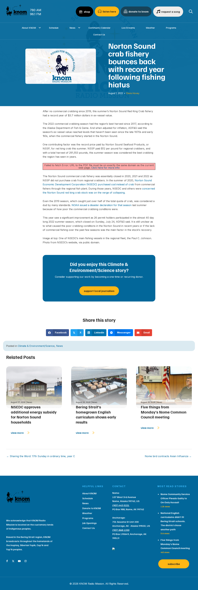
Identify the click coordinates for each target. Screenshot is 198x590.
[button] (39, 27)
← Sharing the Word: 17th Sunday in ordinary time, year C (40, 456)
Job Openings (89, 523)
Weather (150, 27)
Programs (171, 27)
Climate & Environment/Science (36, 345)
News (72, 27)
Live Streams (128, 27)
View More (17, 432)
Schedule (53, 27)
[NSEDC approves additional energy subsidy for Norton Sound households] (34, 387)
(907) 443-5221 (120, 505)
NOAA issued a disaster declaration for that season (101, 205)
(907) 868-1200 (120, 530)
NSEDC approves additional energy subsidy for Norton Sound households (34, 414)
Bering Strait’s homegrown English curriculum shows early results (96, 414)
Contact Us (99, 34)
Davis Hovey (132, 93)
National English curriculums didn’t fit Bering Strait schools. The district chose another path (173, 521)
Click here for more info (105, 167)
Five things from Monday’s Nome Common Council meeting (163, 411)
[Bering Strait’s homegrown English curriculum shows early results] (99, 387)
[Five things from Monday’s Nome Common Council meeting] (164, 387)
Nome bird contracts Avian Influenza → (168, 456)
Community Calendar (99, 27)
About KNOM (29, 27)
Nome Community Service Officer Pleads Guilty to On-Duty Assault (175, 498)
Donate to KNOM (91, 508)
